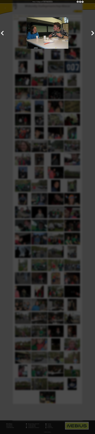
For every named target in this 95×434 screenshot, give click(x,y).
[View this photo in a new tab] (80, 2)
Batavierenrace (50, 1)
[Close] (83, 2)
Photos (34, 1)
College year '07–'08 (41, 1)
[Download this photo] (78, 2)
